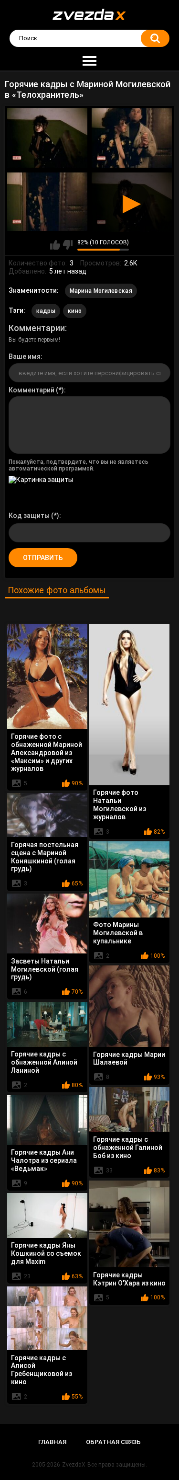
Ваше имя (25, 356)
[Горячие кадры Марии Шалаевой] (129, 1006)
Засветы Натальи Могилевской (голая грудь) (44, 969)
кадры (46, 311)
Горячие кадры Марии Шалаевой (129, 1059)
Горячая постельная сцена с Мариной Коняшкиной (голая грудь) (44, 856)
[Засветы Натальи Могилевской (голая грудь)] (47, 924)
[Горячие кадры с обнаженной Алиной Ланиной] (47, 1024)
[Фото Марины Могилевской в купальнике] (129, 879)
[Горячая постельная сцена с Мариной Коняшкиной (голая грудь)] (47, 815)
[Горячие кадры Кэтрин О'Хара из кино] (129, 1224)
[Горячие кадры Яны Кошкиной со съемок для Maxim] (47, 1215)
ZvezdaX (73, 1464)
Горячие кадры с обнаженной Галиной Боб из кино (127, 1147)
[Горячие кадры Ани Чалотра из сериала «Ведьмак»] (47, 1120)
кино (75, 311)
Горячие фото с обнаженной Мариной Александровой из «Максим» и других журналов (46, 752)
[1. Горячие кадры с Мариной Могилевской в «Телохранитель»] (47, 138)
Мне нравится (55, 245)
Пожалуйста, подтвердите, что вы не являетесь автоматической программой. (78, 465)
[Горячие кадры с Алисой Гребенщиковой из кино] (47, 1318)
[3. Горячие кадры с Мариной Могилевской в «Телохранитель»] (47, 201)
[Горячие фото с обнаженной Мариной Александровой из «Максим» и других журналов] (47, 676)
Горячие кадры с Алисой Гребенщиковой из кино (41, 1370)
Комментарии (37, 328)
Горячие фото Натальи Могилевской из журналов (119, 804)
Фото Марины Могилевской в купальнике (118, 933)
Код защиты (29, 515)
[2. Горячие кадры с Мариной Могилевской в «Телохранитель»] (132, 138)
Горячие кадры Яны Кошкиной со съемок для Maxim (46, 1253)
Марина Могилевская (101, 290)
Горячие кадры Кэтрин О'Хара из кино (129, 1279)
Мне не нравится (68, 245)
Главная (52, 1442)
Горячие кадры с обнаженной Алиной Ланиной (44, 1062)
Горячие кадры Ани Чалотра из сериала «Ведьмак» (44, 1160)
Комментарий (31, 390)
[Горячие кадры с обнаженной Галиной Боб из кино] (129, 1109)
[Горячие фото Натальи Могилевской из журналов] (129, 704)
